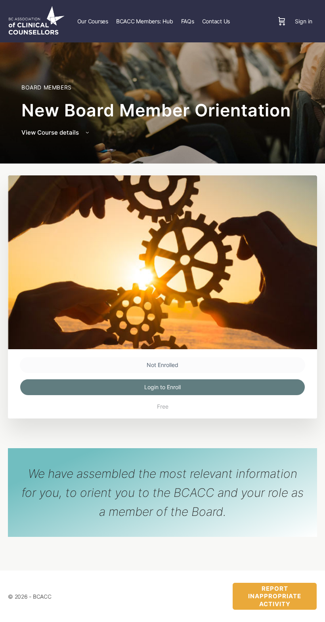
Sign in (303, 21)
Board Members (46, 87)
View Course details (50, 132)
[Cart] (282, 21)
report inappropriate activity (274, 596)
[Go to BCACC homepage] (36, 20)
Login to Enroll (162, 387)
